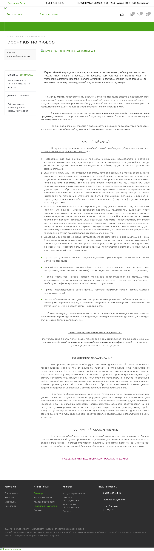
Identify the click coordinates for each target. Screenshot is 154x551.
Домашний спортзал (19, 96)
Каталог (67, 487)
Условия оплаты (43, 498)
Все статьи (26, 75)
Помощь (38, 493)
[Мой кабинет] (121, 14)
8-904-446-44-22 (112, 493)
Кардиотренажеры (74, 493)
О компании (11, 493)
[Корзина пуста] (147, 14)
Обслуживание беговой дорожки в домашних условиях (18, 107)
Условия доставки (44, 502)
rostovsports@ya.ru (114, 500)
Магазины (10, 502)
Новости (10, 498)
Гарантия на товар (45, 506)
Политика (10, 506)
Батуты (67, 511)
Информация (41, 487)
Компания (10, 487)
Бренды (38, 510)
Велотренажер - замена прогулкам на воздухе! (19, 83)
